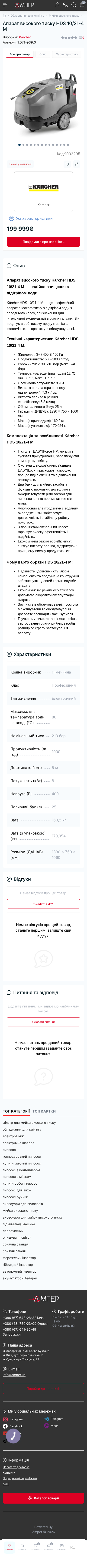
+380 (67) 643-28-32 (19, 1318)
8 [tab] (46, 145)
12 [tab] (60, 145)
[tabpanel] (43, 102)
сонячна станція (16, 1244)
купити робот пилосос (20, 1183)
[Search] (73, 4)
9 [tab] (49, 145)
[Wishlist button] (67, 164)
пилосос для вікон (17, 1190)
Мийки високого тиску (64, 15)
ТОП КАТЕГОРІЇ (16, 1111)
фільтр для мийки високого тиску (29, 1122)
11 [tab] (57, 145)
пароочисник (13, 1231)
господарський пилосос (22, 1156)
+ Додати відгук (43, 903)
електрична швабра (18, 1143)
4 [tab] (31, 145)
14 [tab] (68, 145)
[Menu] (5, 4)
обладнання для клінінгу (22, 1129)
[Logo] (22, 4)
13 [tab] (64, 145)
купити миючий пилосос (22, 1163)
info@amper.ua (14, 1375)
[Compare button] (76, 164)
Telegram (57, 1419)
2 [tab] (23, 145)
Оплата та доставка (16, 1467)
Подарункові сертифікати (20, 1478)
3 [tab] (27, 145)
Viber (54, 1426)
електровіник (13, 1136)
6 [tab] (38, 145)
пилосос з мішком (17, 1177)
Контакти (9, 1472)
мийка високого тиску (20, 1210)
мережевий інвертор (19, 1258)
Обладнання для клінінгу (27, 15)
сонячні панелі (14, 1251)
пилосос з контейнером (21, 1170)
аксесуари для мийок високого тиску (33, 1217)
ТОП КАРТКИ (44, 1111)
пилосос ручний (15, 1197)
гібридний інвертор (18, 1265)
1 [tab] (19, 145)
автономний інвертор (19, 1271)
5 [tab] (34, 145)
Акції (6, 1484)
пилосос (9, 1150)
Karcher (25, 37)
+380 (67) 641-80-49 (19, 1329)
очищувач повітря (17, 1237)
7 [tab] (42, 145)
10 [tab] (53, 145)
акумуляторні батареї (20, 1278)
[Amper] (43, 1299)
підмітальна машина (19, 1224)
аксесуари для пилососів (23, 1204)
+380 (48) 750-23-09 (19, 1323)
